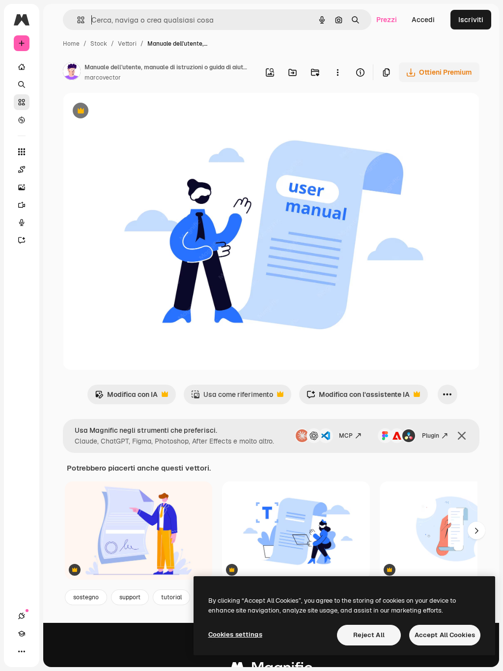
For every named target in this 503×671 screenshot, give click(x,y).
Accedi (423, 19)
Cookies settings (235, 634)
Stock (98, 44)
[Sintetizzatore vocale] (21, 222)
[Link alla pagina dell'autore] (72, 72)
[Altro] (21, 651)
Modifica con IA (126, 397)
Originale (127, 111)
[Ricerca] (21, 84)
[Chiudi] (462, 436)
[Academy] (21, 634)
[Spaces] (21, 169)
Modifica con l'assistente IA (358, 397)
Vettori (127, 44)
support (129, 597)
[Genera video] (21, 205)
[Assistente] (21, 240)
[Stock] (21, 102)
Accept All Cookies (445, 635)
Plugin (430, 436)
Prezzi (386, 19)
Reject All (369, 635)
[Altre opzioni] (337, 72)
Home (71, 44)
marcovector (102, 78)
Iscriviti (470, 19)
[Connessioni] (21, 616)
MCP (346, 436)
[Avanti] (476, 530)
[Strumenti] (21, 152)
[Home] (21, 67)
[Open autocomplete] (76, 20)
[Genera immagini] (21, 187)
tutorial (171, 597)
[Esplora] (21, 120)
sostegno (86, 597)
